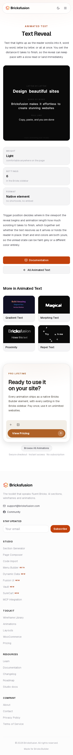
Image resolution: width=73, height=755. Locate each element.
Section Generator (14, 548)
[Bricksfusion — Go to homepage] (17, 8)
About (6, 704)
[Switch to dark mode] (58, 8)
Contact (8, 711)
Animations (9, 624)
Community (14, 512)
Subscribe (60, 529)
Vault (8, 586)
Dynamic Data (14, 574)
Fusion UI (11, 580)
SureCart (11, 593)
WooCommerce (12, 636)
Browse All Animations (36, 448)
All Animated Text (39, 270)
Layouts (8, 630)
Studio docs (10, 686)
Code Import (10, 561)
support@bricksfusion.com (23, 506)
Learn (6, 661)
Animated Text (36, 26)
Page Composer (13, 554)
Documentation (38, 260)
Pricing (7, 643)
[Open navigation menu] (65, 8)
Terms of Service (13, 724)
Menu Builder (14, 567)
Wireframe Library (13, 617)
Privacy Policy (11, 717)
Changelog (9, 674)
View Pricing (20, 433)
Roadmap (8, 680)
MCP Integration (12, 599)
